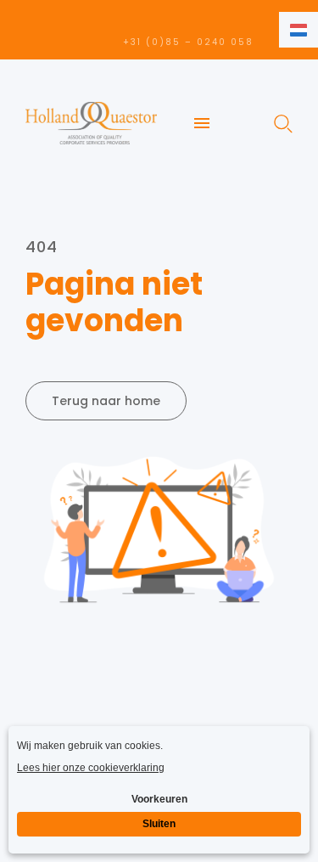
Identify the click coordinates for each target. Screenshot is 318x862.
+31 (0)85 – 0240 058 (188, 42)
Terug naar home (106, 400)
